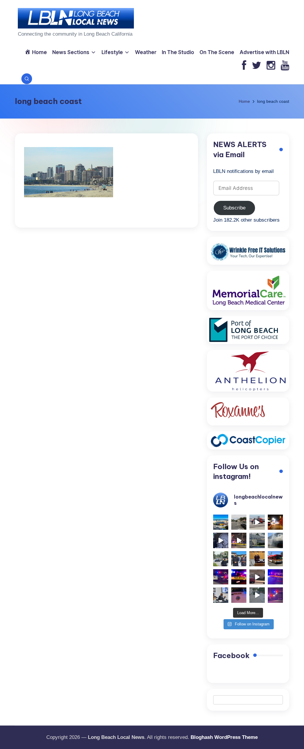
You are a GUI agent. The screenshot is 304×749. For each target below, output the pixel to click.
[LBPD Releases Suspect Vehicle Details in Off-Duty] (257, 595)
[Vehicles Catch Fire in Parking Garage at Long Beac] (275, 540)
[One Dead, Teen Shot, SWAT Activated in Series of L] (275, 576)
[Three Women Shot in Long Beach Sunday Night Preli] (238, 540)
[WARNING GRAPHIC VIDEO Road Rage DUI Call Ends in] (257, 576)
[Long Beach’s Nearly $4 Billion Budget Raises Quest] (257, 558)
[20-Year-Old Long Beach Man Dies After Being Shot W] (238, 522)
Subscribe (234, 208)
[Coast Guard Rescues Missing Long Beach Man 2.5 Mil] (257, 522)
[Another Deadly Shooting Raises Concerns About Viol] (238, 558)
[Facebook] (244, 66)
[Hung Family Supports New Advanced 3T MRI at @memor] (220, 540)
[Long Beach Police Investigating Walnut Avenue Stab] (238, 576)
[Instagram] (271, 66)
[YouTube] (285, 66)
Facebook (231, 655)
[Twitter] (256, 66)
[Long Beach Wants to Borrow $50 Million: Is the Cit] (257, 540)
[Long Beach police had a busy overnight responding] (220, 576)
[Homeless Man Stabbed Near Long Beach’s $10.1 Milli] (220, 522)
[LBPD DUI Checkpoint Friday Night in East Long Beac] (275, 522)
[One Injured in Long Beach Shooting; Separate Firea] (238, 595)
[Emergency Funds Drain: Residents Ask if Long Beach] (220, 595)
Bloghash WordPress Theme (224, 737)
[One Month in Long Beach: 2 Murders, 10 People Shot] (220, 558)
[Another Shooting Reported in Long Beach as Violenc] (275, 595)
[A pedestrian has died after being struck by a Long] (275, 558)
